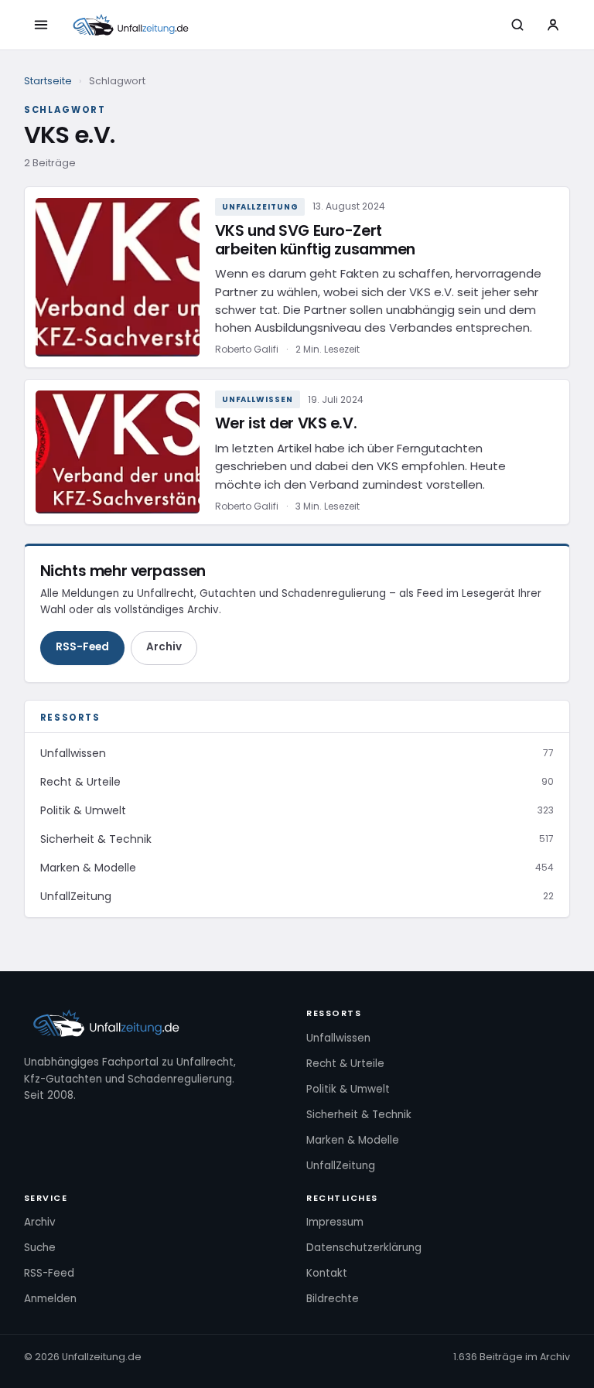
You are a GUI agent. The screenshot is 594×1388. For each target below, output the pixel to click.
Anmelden (50, 1298)
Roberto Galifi (246, 349)
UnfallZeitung (260, 207)
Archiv (164, 646)
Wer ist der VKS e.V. (286, 423)
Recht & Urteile (345, 1063)
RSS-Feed (82, 646)
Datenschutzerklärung (364, 1247)
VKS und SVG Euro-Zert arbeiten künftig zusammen (315, 240)
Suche (40, 1247)
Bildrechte (332, 1298)
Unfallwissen (257, 399)
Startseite (48, 80)
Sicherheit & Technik (358, 1114)
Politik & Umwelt (348, 1089)
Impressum (335, 1222)
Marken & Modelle (352, 1140)
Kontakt (326, 1273)
